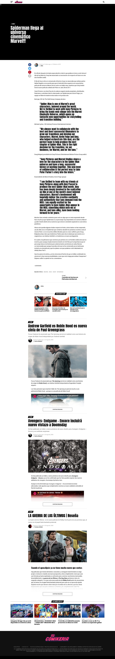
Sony (54, 271)
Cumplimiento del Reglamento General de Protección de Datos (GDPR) (80, 647)
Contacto (25, 647)
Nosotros (17, 647)
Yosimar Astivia (38, 527)
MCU (51, 271)
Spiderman (60, 271)
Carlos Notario (38, 341)
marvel (46, 271)
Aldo (42, 65)
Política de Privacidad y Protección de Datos (44, 647)
